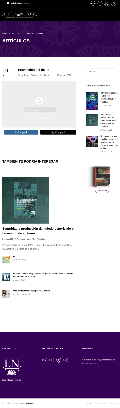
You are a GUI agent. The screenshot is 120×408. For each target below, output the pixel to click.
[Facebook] (100, 3)
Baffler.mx (29, 403)
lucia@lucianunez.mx (20, 3)
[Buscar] (114, 71)
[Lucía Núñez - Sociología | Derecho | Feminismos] (19, 16)
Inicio (89, 403)
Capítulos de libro (39, 75)
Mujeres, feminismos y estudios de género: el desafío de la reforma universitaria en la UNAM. (43, 275)
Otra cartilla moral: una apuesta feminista (31, 291)
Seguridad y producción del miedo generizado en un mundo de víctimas (38, 231)
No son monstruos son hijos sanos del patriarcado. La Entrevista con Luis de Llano (109, 142)
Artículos (25, 75)
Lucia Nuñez (25, 239)
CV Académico (101, 403)
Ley (15, 256)
